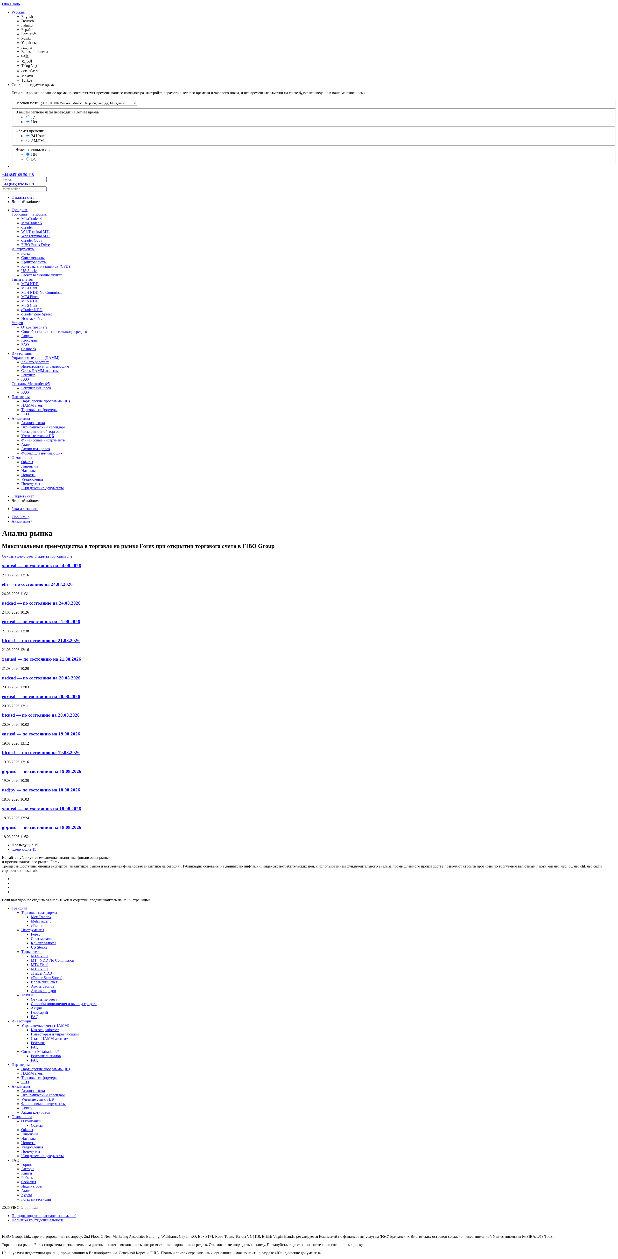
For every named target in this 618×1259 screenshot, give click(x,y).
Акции (27, 336)
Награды (28, 471)
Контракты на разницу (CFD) (45, 266)
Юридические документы (42, 488)
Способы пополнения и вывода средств (54, 331)
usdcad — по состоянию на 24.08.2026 (41, 603)
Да (33, 117)
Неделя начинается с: (32, 149)
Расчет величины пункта (41, 275)
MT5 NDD (30, 301)
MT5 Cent (29, 305)
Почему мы (30, 484)
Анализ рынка (33, 423)
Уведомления (32, 479)
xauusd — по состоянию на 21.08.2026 (41, 659)
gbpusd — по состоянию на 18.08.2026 (41, 827)
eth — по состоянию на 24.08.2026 (37, 584)
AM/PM (37, 141)
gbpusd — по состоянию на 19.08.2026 (41, 771)
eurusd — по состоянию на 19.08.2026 (41, 733)
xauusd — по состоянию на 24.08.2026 (41, 565)
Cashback (28, 349)
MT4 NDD (30, 284)
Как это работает (35, 362)
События (28, 1182)
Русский (18, 12)
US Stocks (29, 271)
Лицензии (29, 466)
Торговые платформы (29, 214)
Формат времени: (29, 131)
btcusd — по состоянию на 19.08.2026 (41, 752)
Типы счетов (22, 279)
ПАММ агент (32, 405)
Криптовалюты (34, 262)
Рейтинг (28, 375)
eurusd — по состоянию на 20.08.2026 (41, 696)
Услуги (17, 323)
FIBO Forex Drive (35, 245)
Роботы (27, 1177)
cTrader (27, 227)
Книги (26, 1173)
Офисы (27, 462)
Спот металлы (33, 258)
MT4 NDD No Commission (42, 292)
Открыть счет (23, 197)
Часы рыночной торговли (42, 431)
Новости (28, 475)
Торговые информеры (39, 410)
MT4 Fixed (30, 297)
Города (27, 1164)
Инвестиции (22, 353)
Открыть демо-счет (18, 556)
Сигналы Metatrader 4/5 (31, 384)
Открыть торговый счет (54, 556)
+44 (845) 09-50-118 (18, 175)
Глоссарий (29, 340)
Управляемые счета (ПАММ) (35, 358)
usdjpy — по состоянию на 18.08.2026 (41, 789)
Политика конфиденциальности (38, 1220)
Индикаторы (31, 1186)
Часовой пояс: (27, 103)
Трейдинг (20, 210)
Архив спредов (43, 991)
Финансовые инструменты (43, 440)
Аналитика (21, 418)
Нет (34, 122)
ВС (33, 159)
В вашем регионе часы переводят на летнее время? (57, 112)
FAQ (25, 345)
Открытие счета (34, 327)
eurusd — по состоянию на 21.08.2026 (41, 621)
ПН (34, 154)
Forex (25, 253)
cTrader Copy (31, 240)
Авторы (27, 1169)
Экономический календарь (43, 427)
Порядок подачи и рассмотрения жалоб (44, 1216)
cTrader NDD (31, 310)
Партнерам (21, 397)
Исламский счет (34, 318)
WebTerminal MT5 (35, 236)
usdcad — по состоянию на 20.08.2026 (41, 677)
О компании (22, 457)
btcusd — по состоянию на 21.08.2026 (41, 640)
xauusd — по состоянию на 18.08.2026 (41, 808)
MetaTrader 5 (31, 223)
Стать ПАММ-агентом (40, 371)
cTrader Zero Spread (37, 314)
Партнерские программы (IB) (45, 401)
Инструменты (23, 249)
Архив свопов (42, 986)
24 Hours (38, 136)
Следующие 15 (24, 849)
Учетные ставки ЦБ (37, 436)
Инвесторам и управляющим (45, 366)
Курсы (26, 1195)
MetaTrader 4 (31, 219)
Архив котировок (35, 449)
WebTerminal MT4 (35, 232)
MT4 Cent (29, 288)
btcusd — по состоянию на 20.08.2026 (41, 715)
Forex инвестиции (36, 1199)
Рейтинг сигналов (36, 388)
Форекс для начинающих (42, 453)
